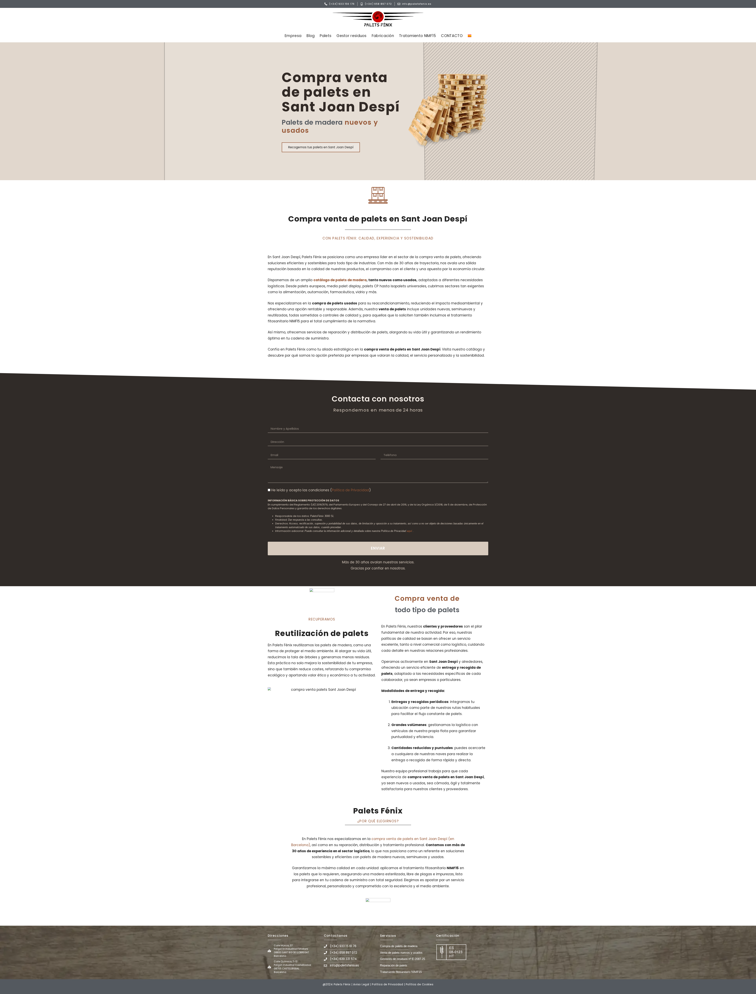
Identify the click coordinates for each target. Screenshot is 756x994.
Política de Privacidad (350, 490)
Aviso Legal (361, 984)
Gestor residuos (351, 35)
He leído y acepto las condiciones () (321, 490)
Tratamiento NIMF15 (417, 35)
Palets (325, 35)
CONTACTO (451, 35)
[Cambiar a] (469, 35)
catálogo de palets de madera (340, 280)
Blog (311, 35)
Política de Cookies (420, 984)
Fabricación (383, 35)
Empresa (293, 35)
